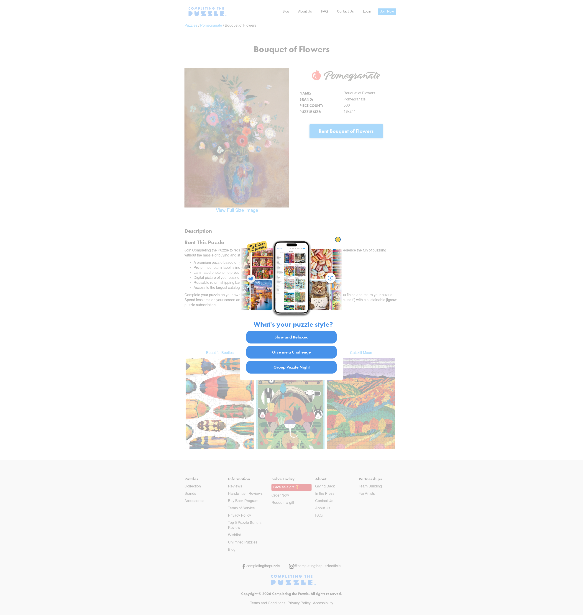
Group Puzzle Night (292, 367)
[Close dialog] (337, 239)
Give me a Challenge (291, 352)
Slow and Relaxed (291, 337)
